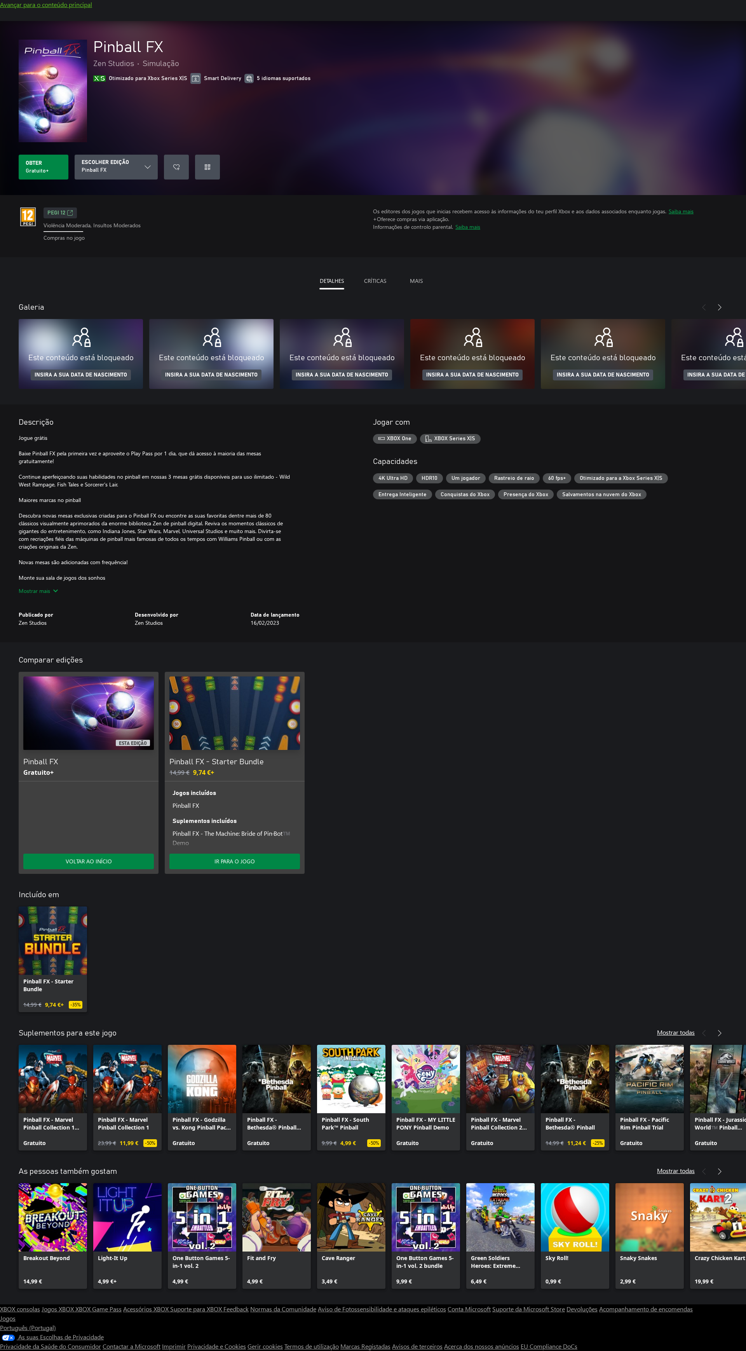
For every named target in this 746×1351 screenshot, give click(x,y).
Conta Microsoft (469, 1309)
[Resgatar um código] (207, 167)
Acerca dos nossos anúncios (481, 1346)
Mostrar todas (676, 1032)
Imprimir (174, 1346)
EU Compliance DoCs (549, 1346)
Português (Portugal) (28, 1327)
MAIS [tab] (416, 280)
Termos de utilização (311, 1346)
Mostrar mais (34, 590)
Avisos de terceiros (417, 1346)
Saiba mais (681, 211)
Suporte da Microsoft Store (528, 1309)
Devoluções (582, 1309)
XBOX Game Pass (98, 1309)
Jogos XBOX (58, 1309)
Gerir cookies (265, 1346)
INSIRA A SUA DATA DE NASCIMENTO (81, 375)
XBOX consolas (20, 1309)
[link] (53, 959)
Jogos (8, 1318)
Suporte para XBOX (196, 1309)
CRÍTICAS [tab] (375, 280)
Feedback (236, 1309)
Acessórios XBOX (146, 1309)
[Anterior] (704, 307)
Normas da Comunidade (283, 1309)
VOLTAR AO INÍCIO (89, 861)
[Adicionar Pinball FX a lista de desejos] (176, 167)
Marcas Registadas (365, 1346)
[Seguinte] (719, 307)
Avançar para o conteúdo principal (46, 4)
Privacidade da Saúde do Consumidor (50, 1346)
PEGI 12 (56, 213)
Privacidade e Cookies (216, 1346)
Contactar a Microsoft (131, 1346)
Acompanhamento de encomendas (646, 1309)
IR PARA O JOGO (234, 861)
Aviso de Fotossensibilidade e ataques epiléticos (382, 1309)
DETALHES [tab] (332, 280)
